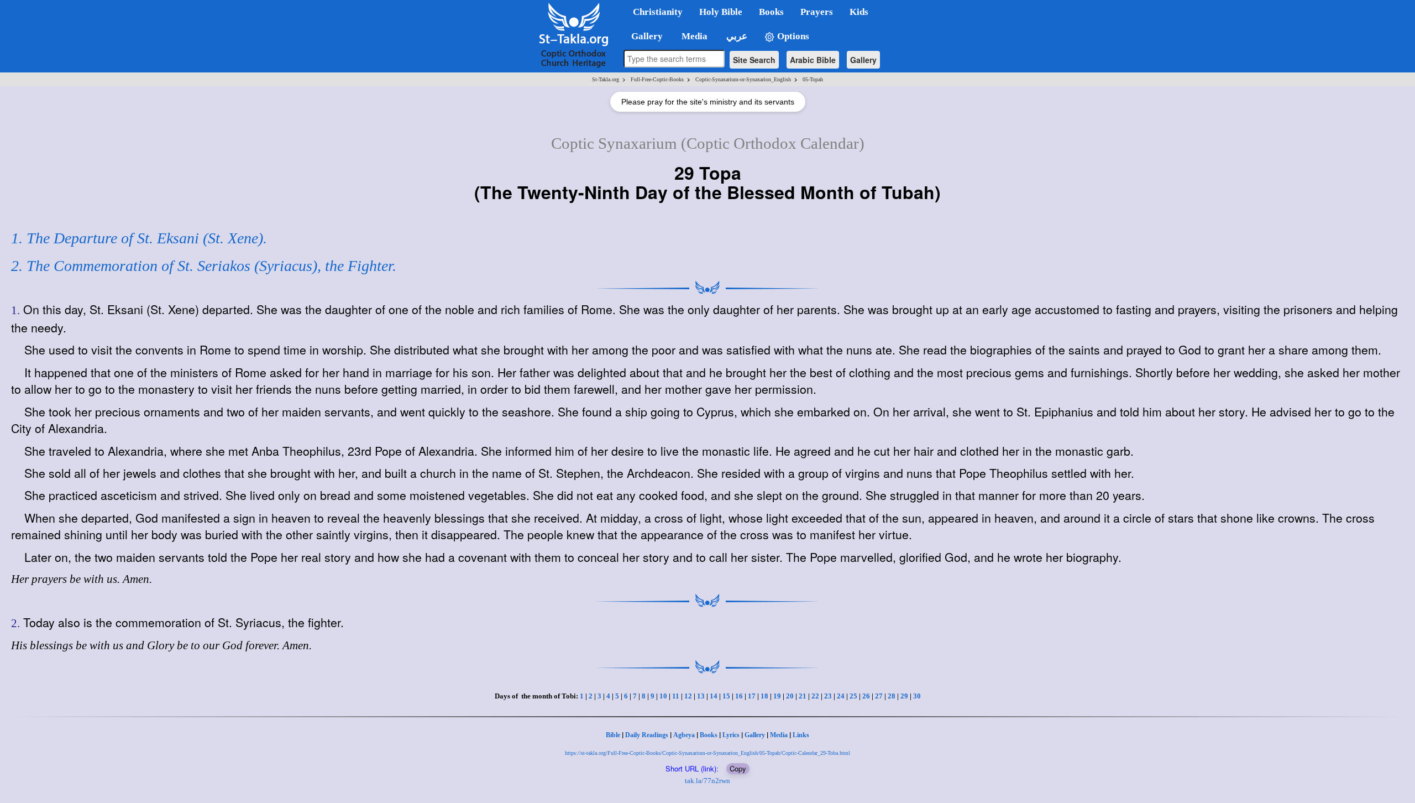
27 (879, 696)
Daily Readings (646, 735)
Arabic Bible (813, 59)
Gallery (863, 59)
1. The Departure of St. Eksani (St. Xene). (139, 238)
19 (777, 696)
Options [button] (792, 36)
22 (815, 696)
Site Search (754, 59)
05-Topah (813, 79)
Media (779, 735)
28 (891, 696)
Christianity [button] (658, 12)
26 (866, 696)
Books (708, 735)
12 (688, 696)
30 (917, 696)
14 (713, 696)
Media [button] (693, 36)
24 (841, 696)
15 (726, 696)
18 (764, 696)
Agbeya (684, 735)
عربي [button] (735, 36)
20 (790, 696)
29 (904, 696)
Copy (738, 768)
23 (828, 696)
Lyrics (731, 735)
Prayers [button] (816, 12)
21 (802, 696)
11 (675, 696)
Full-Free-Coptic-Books (657, 79)
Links (801, 735)
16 (739, 696)
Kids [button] (859, 12)
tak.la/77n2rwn (707, 780)
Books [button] (771, 12)
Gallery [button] (644, 36)
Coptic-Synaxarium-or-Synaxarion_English (743, 79)
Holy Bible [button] (720, 12)
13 (701, 696)
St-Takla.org (605, 79)
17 (752, 696)
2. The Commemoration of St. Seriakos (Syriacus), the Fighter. (203, 265)
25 (853, 696)
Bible (613, 735)
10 (663, 696)
